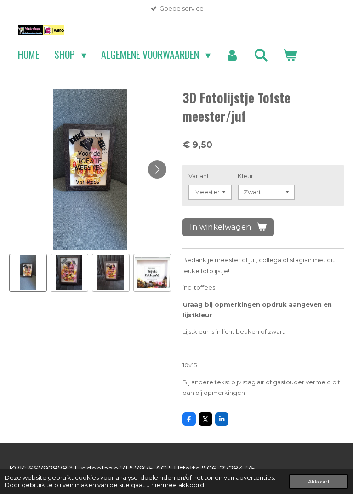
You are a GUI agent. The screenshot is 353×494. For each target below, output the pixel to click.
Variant (198, 176)
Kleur (245, 176)
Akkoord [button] (318, 481)
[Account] (232, 54)
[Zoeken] (261, 54)
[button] (28, 273)
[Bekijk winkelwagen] (290, 54)
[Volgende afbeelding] (157, 169)
